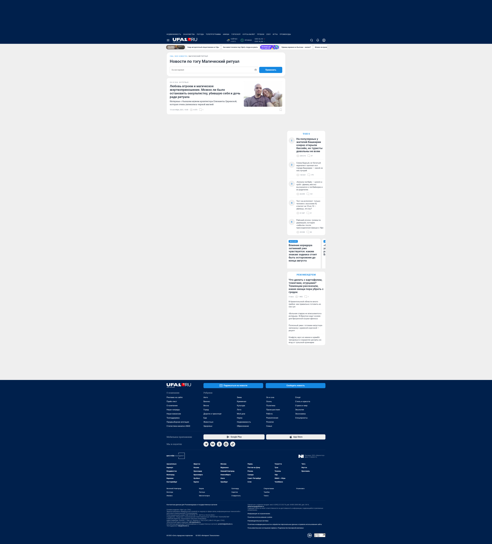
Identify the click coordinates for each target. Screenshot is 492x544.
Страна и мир (301, 405)
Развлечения (272, 418)
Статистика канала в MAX (178, 426)
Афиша (226, 34)
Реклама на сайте (175, 397)
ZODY (268, 34)
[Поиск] (312, 40)
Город (206, 410)
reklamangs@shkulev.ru (256, 506)
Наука (239, 418)
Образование (243, 426)
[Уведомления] (318, 40)
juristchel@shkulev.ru (225, 524)
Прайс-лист (172, 401)
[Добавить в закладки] (280, 109)
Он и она (270, 397)
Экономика (300, 414)
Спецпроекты (301, 418)
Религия (270, 422)
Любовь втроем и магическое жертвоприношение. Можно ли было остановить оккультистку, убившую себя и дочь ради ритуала (205, 91)
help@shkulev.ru (183, 526)
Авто (205, 397)
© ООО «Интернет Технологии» (207, 535)
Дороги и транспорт (212, 414)
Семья (269, 426)
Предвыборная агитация (178, 422)
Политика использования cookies (260, 517)
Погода (200, 34)
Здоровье (207, 426)
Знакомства (189, 34)
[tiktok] (232, 444)
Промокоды (285, 34)
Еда (205, 418)
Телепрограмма (213, 34)
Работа (269, 414)
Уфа (171, 56)
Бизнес (206, 401)
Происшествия (273, 410)
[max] (226, 444)
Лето (239, 410)
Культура (241, 405)
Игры (275, 34)
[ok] (219, 444)
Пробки (260, 34)
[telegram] (206, 444)
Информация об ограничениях (259, 514)
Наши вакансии (174, 414)
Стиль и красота (302, 401)
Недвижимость (174, 34)
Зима (239, 397)
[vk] (212, 444)
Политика (270, 405)
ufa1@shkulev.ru (195, 522)
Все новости (181, 56)
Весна (206, 405)
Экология (299, 410)
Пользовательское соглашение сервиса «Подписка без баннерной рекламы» (276, 528)
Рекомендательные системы (258, 521)
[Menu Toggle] (168, 40)
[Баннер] (175, 47)
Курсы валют (249, 34)
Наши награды (173, 410)
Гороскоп (236, 34)
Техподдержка (173, 418)
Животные (208, 422)
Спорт (298, 397)
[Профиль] (324, 40)
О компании (172, 405)
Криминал (241, 401)
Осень (269, 401)
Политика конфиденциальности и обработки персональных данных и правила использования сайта (285, 524)
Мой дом (241, 414)
